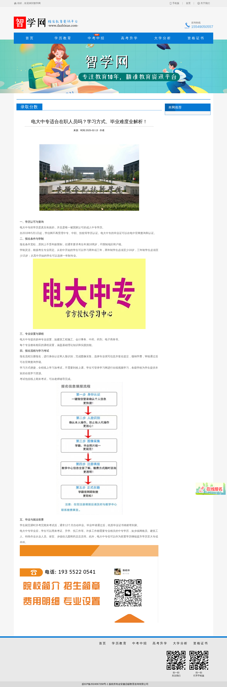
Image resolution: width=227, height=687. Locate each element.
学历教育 (63, 38)
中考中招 (96, 37)
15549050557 (202, 27)
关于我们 (205, 3)
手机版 (175, 3)
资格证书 (196, 38)
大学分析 (162, 38)
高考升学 (129, 38)
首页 (188, 3)
